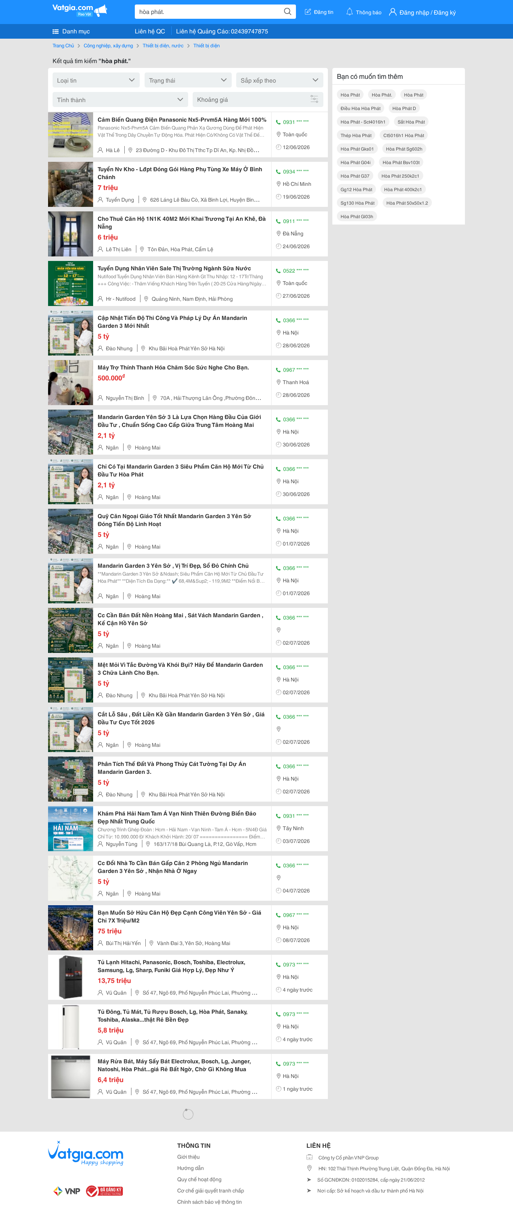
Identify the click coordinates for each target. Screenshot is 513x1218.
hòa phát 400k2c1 (403, 189)
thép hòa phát (356, 135)
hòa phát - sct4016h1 (363, 121)
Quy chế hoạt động (199, 1179)
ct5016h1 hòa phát (403, 135)
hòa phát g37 (355, 175)
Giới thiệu (188, 1156)
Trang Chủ (63, 45)
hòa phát (350, 94)
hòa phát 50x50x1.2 (407, 202)
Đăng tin (323, 11)
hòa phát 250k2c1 (400, 175)
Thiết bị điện (206, 45)
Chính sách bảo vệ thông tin (209, 1201)
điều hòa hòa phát (360, 108)
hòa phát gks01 (357, 148)
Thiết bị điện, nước (163, 45)
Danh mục (75, 30)
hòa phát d (404, 108)
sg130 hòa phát (357, 202)
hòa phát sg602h (404, 148)
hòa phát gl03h (357, 216)
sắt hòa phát (411, 121)
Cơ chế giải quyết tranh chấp (210, 1190)
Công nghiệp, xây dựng (108, 45)
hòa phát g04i (356, 162)
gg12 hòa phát (356, 189)
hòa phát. (382, 94)
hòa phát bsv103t (401, 162)
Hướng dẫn (190, 1167)
